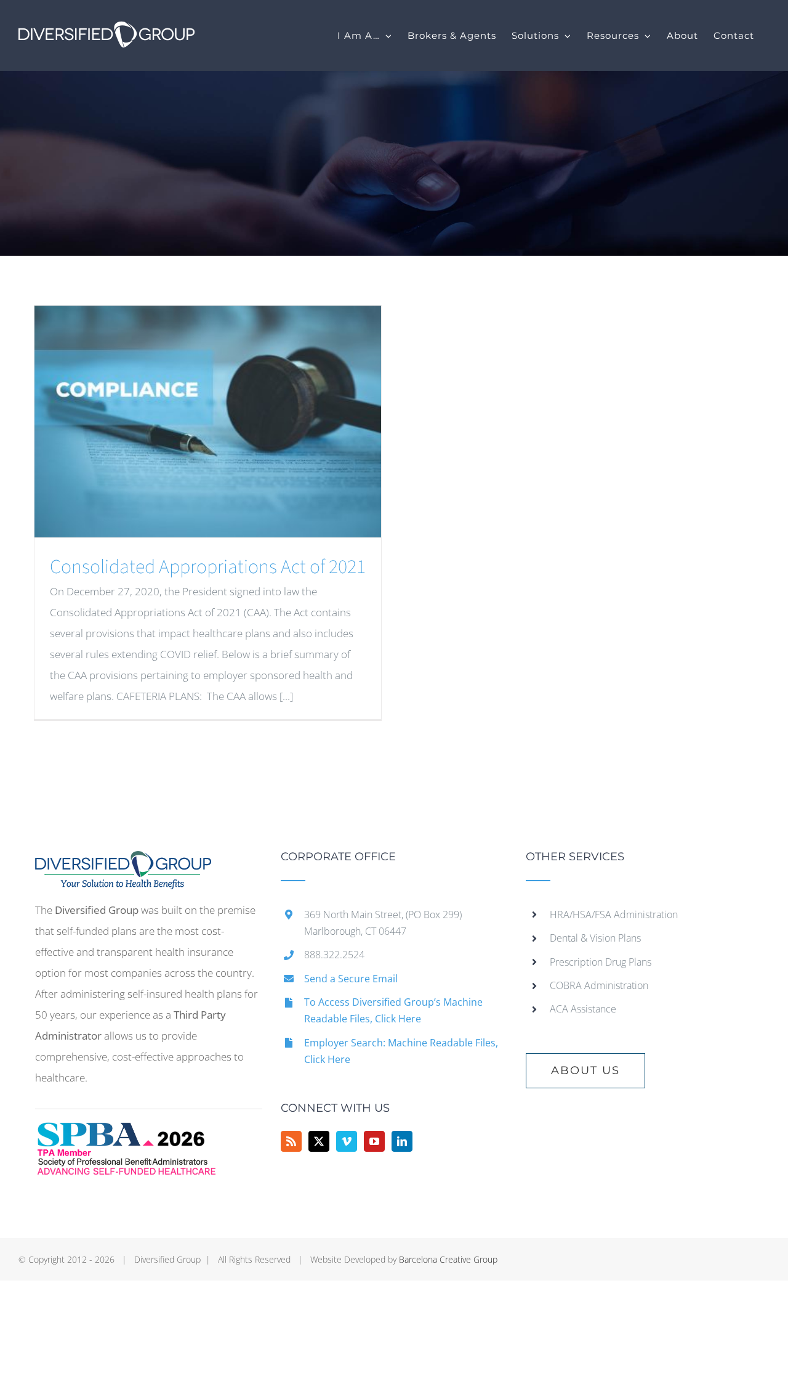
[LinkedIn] (402, 1141)
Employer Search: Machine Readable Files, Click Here (401, 1051)
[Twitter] (318, 1141)
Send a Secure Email (351, 978)
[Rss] (291, 1141)
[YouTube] (374, 1141)
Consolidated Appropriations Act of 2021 (208, 567)
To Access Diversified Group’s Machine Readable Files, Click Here (393, 1010)
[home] (123, 861)
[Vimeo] (346, 1141)
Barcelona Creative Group (448, 1259)
